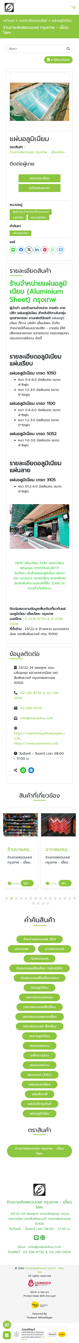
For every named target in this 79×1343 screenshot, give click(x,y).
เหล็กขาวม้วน (39, 1055)
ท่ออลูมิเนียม (39, 987)
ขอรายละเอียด (39, 178)
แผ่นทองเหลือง (40, 1084)
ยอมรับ (61, 1334)
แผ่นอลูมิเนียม (38, 217)
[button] (6, 898)
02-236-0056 (60, 1252)
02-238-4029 (31, 708)
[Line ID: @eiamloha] (23, 770)
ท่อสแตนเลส (39, 958)
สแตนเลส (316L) (39, 1074)
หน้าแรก (9, 20)
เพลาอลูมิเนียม (39, 1036)
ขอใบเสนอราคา (39, 188)
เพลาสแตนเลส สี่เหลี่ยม (39, 1026)
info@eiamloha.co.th (36, 718)
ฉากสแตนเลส (54, 948)
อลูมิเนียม (18, 217)
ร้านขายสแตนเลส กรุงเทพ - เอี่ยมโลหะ (37, 152)
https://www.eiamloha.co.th (36, 743)
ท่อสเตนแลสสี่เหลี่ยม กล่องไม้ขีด (39, 968)
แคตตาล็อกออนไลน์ (33, 20)
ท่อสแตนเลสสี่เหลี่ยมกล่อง (40, 978)
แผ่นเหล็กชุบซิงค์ (39, 1103)
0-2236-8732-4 (37, 618)
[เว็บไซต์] (31, 770)
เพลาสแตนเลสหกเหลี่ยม (39, 1016)
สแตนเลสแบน (40, 1045)
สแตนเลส (21, 948)
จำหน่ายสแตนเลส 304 (39, 939)
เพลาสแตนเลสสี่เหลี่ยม (39, 1007)
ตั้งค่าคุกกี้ (52, 1334)
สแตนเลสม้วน (40, 1065)
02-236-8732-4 (32, 692)
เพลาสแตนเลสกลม (39, 997)
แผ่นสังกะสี (39, 1094)
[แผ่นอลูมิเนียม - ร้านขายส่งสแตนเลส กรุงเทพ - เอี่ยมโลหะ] (39, 101)
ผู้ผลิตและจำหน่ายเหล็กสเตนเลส (31, 212)
